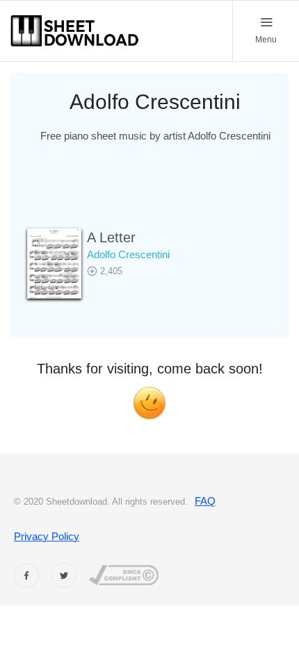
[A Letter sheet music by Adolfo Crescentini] (54, 263)
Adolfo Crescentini (128, 254)
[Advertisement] (155, 194)
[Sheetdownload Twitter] (63, 575)
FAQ (205, 501)
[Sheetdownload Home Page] (75, 31)
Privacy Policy (46, 536)
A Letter (111, 237)
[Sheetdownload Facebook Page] (26, 575)
